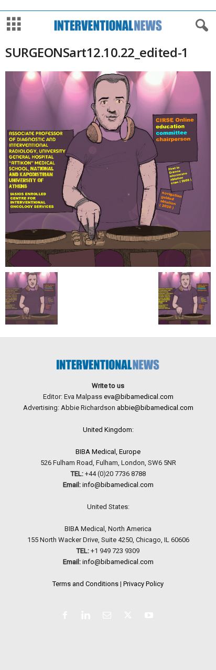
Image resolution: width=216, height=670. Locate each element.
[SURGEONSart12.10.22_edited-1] (108, 169)
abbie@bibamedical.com (155, 408)
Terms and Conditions (85, 584)
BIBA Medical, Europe (108, 452)
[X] (130, 616)
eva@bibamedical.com (139, 397)
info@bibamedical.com (118, 485)
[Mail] (109, 616)
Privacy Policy (143, 584)
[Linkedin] (88, 616)
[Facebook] (67, 616)
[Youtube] (150, 616)
